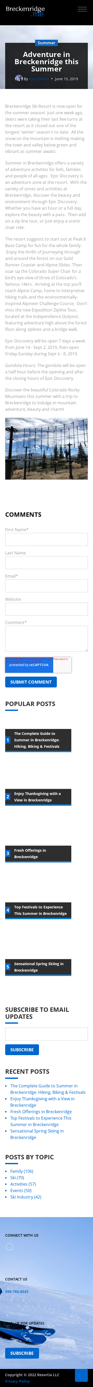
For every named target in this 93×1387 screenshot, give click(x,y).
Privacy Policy (17, 1381)
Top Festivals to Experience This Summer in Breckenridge (41, 1121)
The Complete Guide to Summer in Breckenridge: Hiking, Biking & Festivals (48, 1089)
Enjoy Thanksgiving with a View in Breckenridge (42, 1102)
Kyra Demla (39, 78)
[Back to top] (81, 1375)
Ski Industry (25, 1197)
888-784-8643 (16, 1291)
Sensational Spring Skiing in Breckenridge (37, 1134)
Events (21, 1190)
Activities (23, 1184)
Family (21, 1171)
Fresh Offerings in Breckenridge (41, 1111)
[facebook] (9, 1246)
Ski (17, 1177)
